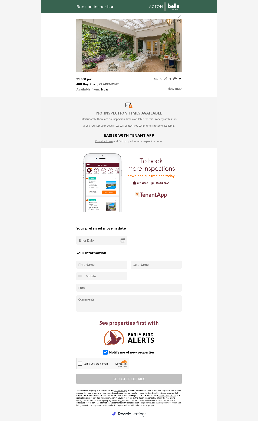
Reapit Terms (145, 403)
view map (174, 88)
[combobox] (81, 276)
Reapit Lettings (120, 390)
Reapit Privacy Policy (167, 395)
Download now (104, 141)
